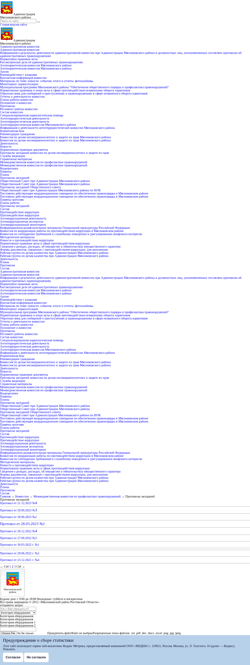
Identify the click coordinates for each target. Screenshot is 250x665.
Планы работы (10, 202)
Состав (4, 209)
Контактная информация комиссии (23, 77)
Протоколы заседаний (14, 177)
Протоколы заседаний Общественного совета (30, 187)
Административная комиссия (19, 46)
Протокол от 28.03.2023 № (22, 524)
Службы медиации (12, 156)
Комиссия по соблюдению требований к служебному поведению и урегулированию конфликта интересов (71, 234)
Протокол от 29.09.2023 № (18, 510)
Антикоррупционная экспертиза (21, 221)
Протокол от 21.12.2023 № (18, 503)
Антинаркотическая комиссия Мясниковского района (35, 65)
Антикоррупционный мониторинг (23, 224)
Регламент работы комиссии (19, 109)
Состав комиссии (11, 112)
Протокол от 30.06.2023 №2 (18, 517)
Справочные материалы (16, 159)
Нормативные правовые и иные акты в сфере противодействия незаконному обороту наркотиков (65, 90)
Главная (5, 496)
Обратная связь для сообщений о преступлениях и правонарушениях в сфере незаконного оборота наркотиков (74, 93)
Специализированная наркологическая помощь (31, 115)
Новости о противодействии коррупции (27, 240)
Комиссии (22, 496)
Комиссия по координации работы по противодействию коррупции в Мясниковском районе (62, 231)
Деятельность (9, 143)
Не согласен (36, 657)
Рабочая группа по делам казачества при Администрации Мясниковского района (54, 252)
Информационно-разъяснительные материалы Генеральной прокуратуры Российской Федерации (65, 227)
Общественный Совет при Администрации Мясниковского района (45, 181)
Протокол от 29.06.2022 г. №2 (19, 553)
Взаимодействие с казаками (18, 74)
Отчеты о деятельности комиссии (22, 96)
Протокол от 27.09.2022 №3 (18, 538)
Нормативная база (12, 131)
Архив (4, 71)
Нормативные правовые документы (24, 149)
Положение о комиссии (15, 102)
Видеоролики (9, 168)
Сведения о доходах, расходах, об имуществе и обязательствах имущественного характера (60, 246)
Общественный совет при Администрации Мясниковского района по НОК (50, 190)
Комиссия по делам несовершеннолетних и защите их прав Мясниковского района (55, 137)
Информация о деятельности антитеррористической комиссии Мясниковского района (57, 127)
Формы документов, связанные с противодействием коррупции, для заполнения (54, 249)
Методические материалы (17, 237)
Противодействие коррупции (19, 212)
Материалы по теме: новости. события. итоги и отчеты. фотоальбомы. (47, 81)
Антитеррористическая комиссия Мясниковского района (38, 124)
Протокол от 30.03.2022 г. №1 (19, 544)
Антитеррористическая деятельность (24, 118)
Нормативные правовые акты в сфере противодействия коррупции (45, 243)
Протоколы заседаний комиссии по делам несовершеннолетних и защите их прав (54, 152)
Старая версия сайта (13, 24)
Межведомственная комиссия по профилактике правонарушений (43, 162)
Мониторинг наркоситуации (19, 84)
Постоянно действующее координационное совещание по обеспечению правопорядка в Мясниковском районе (74, 193)
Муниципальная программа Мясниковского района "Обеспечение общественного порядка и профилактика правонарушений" (84, 87)
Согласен (13, 657)
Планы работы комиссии (16, 99)
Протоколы (7, 106)
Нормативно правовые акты (19, 59)
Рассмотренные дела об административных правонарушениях (41, 62)
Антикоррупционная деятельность (23, 218)
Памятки (6, 171)
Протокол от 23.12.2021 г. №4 (19, 560)
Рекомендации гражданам (17, 134)
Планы (4, 174)
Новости (6, 146)
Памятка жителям (12, 199)
